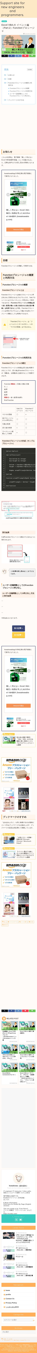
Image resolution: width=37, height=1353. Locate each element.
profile (8, 1294)
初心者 (31, 921)
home (8, 1290)
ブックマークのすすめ (16, 100)
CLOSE (30, 69)
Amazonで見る (18, 229)
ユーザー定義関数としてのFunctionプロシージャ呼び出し (20, 95)
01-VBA (4, 21)
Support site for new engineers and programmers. (12, 9)
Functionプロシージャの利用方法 (21, 91)
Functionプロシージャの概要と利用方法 (20, 84)
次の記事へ (18, 635)
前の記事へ (18, 628)
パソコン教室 (23, 921)
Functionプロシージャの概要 (19, 88)
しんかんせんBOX (12, 1307)
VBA (4, 921)
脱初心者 (5, 924)
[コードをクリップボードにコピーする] (33, 452)
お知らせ (11, 75)
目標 (9, 79)
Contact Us (10, 1298)
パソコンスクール (13, 921)
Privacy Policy (11, 1303)
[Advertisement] (18, 126)
